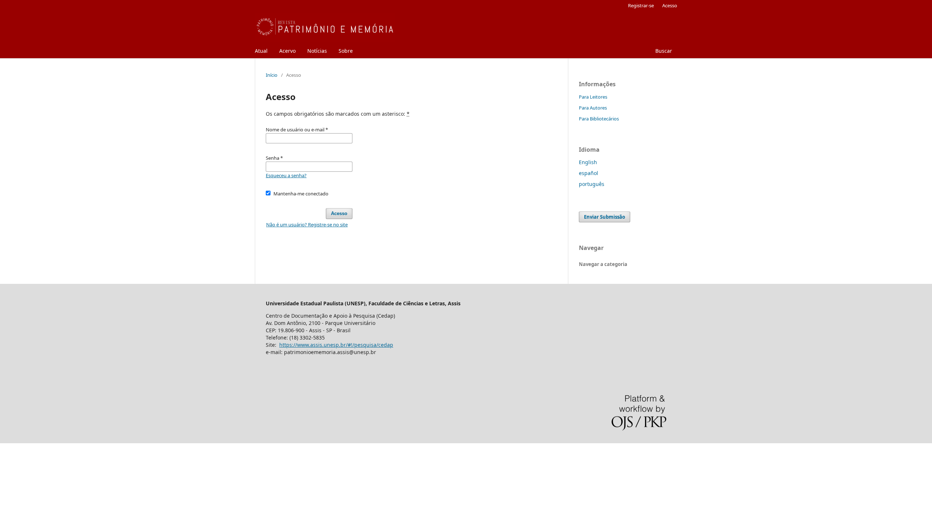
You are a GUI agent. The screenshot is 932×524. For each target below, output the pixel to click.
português (591, 183)
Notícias (317, 50)
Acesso (669, 5)
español (588, 173)
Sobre (346, 50)
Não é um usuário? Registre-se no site (307, 224)
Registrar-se (641, 5)
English (588, 162)
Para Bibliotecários (599, 118)
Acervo (287, 50)
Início (271, 75)
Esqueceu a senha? (286, 175)
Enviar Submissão (604, 217)
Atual (261, 50)
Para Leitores (593, 97)
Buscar (663, 50)
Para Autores (593, 107)
